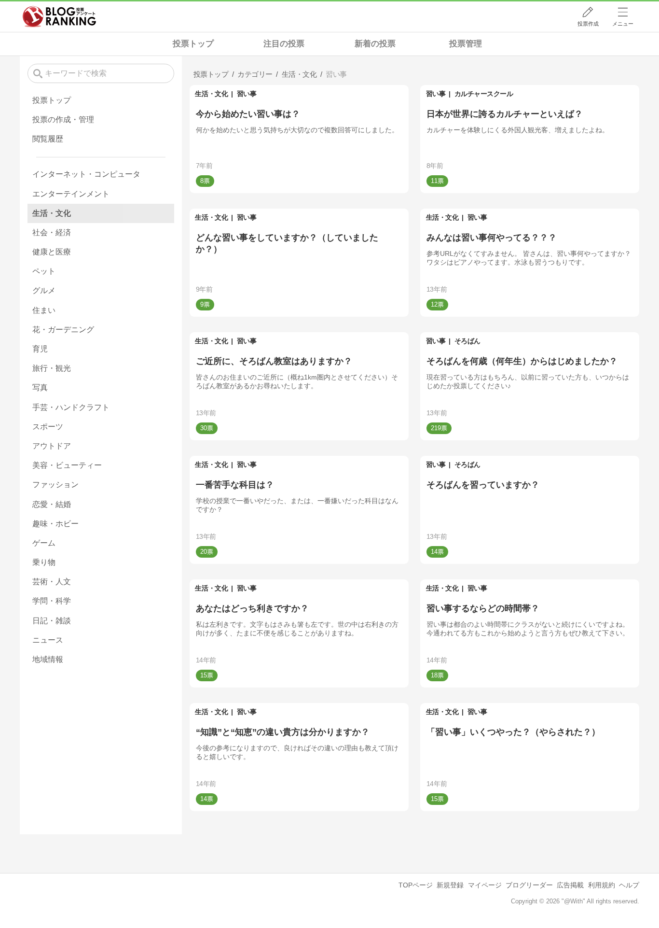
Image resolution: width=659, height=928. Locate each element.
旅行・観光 (51, 368)
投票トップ (193, 43)
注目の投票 (283, 43)
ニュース (47, 640)
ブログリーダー (529, 885)
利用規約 (601, 885)
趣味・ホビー (55, 524)
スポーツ (47, 426)
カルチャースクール (483, 94)
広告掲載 (570, 885)
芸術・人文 (51, 581)
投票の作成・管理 (63, 119)
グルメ (43, 290)
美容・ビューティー (67, 465)
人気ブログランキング (59, 16)
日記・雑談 (51, 621)
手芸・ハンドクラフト (71, 407)
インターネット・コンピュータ (86, 174)
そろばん (467, 341)
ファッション (55, 484)
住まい (43, 310)
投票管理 (465, 43)
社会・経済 (51, 232)
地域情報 (47, 659)
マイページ (485, 885)
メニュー (622, 24)
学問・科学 (51, 601)
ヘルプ (629, 885)
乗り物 (43, 562)
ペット (43, 271)
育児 (40, 349)
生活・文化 (211, 94)
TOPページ (415, 885)
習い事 (247, 94)
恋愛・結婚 (51, 504)
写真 (40, 387)
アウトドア (51, 446)
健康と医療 (51, 252)
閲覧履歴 (47, 139)
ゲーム (43, 543)
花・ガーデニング (63, 329)
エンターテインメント (71, 194)
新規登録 (450, 885)
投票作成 (588, 24)
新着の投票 (375, 43)
